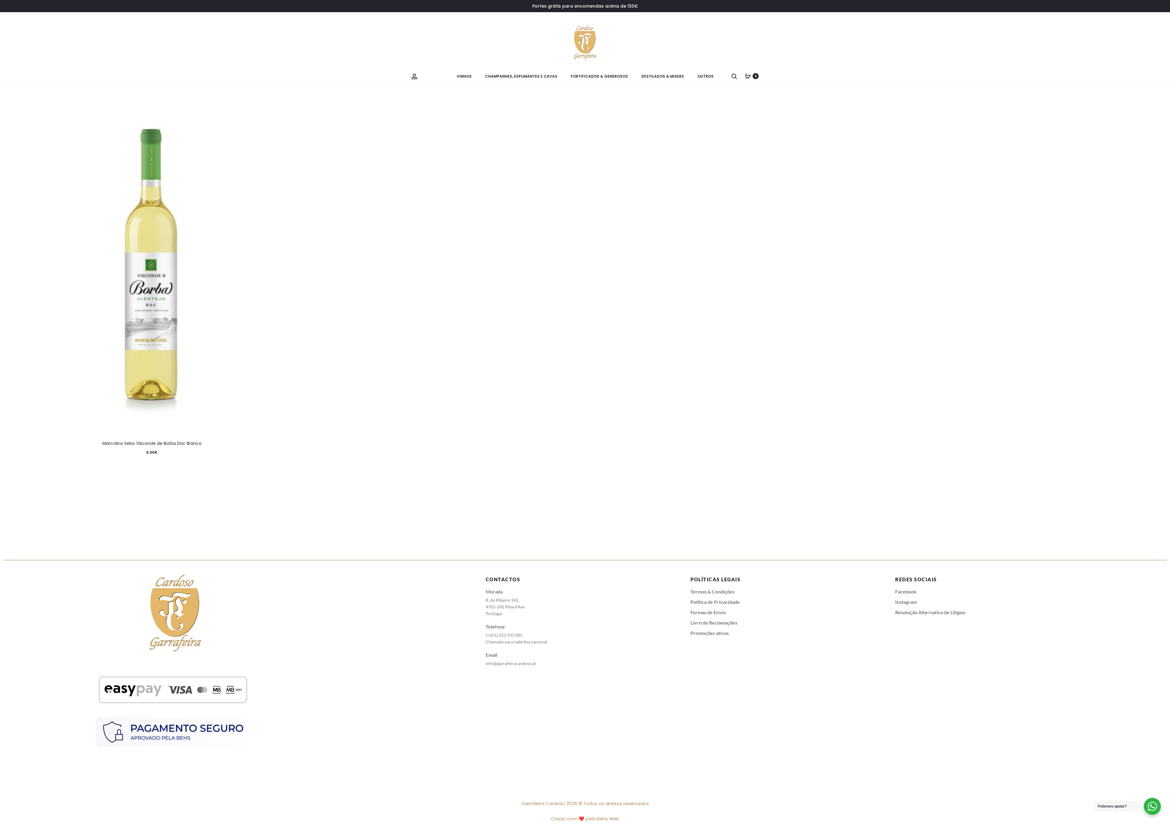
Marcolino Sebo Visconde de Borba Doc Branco (152, 443)
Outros (705, 76)
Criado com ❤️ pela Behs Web (585, 818)
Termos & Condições (712, 591)
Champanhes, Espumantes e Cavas (521, 76)
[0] (748, 76)
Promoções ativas (709, 633)
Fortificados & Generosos (599, 76)
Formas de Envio (708, 612)
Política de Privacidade (715, 602)
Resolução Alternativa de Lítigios (930, 612)
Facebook (905, 591)
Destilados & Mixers (662, 76)
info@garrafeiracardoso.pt (511, 663)
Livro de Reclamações (713, 622)
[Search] (734, 76)
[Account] (414, 76)
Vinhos (464, 76)
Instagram (906, 602)
